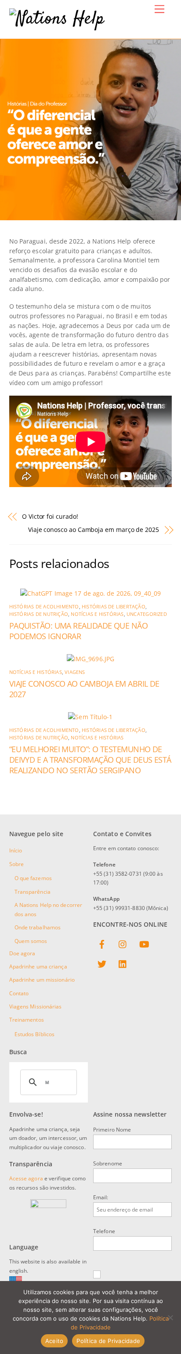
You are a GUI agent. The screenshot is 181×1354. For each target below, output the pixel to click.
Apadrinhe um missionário (42, 979)
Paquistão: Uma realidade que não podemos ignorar (78, 630)
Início (15, 850)
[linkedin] (123, 963)
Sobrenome (107, 1163)
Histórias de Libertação (113, 607)
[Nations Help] (57, 19)
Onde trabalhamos (37, 927)
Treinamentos (26, 1019)
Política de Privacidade (108, 1340)
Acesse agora (26, 1178)
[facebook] (102, 943)
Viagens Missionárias (35, 1006)
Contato (19, 993)
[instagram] (123, 943)
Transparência (32, 891)
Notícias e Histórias (97, 614)
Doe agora (22, 953)
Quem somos (30, 941)
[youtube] (144, 943)
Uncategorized (147, 614)
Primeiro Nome (112, 1129)
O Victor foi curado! (50, 516)
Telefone (104, 1231)
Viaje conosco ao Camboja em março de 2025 (93, 529)
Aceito (54, 1340)
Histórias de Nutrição (38, 614)
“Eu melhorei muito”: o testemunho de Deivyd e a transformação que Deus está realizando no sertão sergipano (90, 759)
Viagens (75, 672)
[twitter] (102, 963)
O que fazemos (33, 878)
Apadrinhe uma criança (38, 966)
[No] (170, 1317)
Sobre (16, 864)
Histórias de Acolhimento (44, 607)
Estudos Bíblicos (34, 1034)
